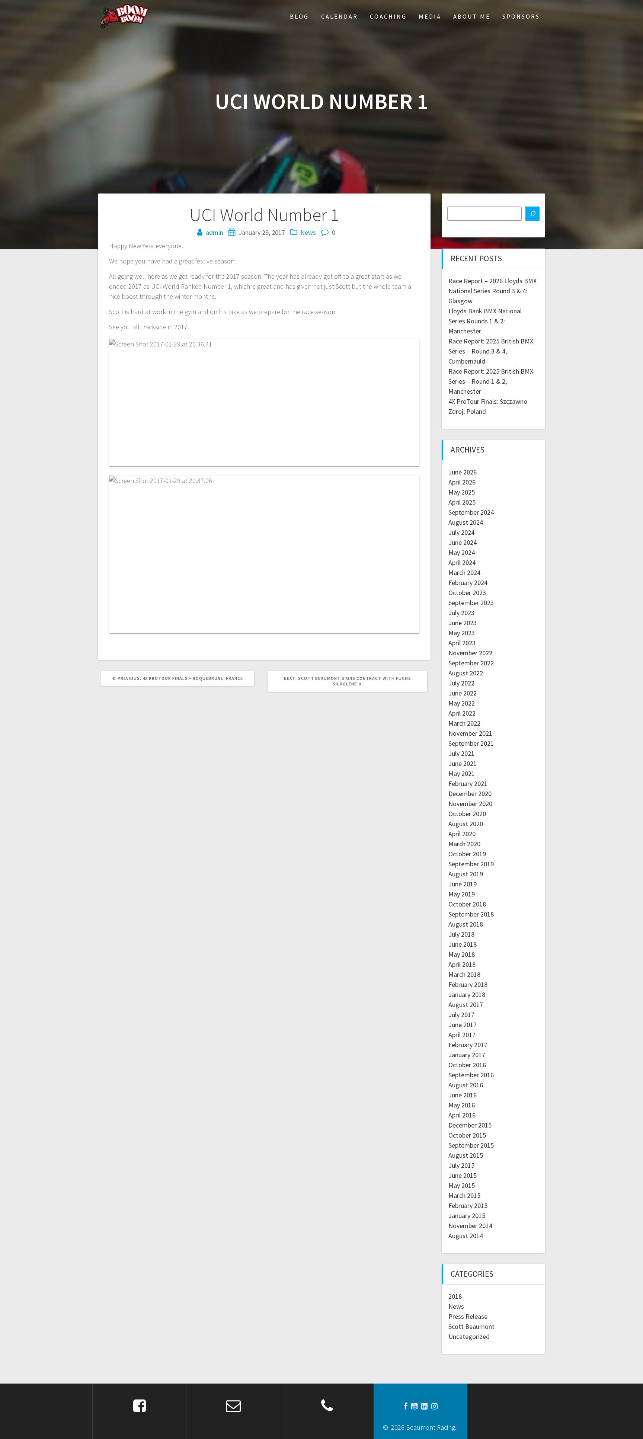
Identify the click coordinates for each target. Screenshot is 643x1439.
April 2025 (462, 502)
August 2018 (465, 924)
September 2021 (471, 743)
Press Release (467, 1316)
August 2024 (465, 522)
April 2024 (462, 562)
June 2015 (462, 1175)
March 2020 (464, 844)
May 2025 (461, 492)
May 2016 (461, 1105)
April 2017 (462, 1034)
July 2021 (461, 753)
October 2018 (467, 904)
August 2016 (465, 1085)
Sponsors (521, 16)
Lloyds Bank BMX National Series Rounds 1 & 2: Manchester (485, 321)
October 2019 (467, 854)
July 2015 (461, 1165)
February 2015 (467, 1205)
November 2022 (470, 653)
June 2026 (462, 472)
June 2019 (462, 884)
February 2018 (467, 984)
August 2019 (465, 874)
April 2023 (462, 643)
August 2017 (465, 1004)
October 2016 (467, 1065)
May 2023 (461, 633)
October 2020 (467, 813)
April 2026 (462, 482)
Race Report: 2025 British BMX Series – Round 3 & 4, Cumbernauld (490, 351)
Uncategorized (469, 1336)
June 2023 (462, 622)
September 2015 (471, 1145)
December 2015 (470, 1125)
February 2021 (467, 783)
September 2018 (471, 914)
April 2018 (462, 964)
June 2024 (462, 542)
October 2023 (467, 592)
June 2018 (462, 944)
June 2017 (462, 1024)
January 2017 (466, 1055)
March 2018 (464, 974)
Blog (299, 16)
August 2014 (465, 1235)
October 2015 (467, 1135)
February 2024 (467, 582)
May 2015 (461, 1185)
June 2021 (462, 763)
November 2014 (470, 1225)
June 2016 (462, 1095)
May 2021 (461, 773)
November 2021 (470, 733)
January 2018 (466, 994)
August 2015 (465, 1155)
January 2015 (466, 1215)
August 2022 (465, 673)
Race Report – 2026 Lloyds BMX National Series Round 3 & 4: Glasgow (492, 290)
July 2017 (461, 1014)
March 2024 (464, 572)
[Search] (532, 214)
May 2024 (461, 552)
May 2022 (461, 703)
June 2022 (462, 693)
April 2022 (462, 713)
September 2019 (471, 864)
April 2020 (462, 833)
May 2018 (461, 954)
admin (214, 232)
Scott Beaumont (471, 1326)
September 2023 (471, 602)
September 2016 (471, 1075)
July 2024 (461, 532)
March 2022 (464, 723)
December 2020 (470, 793)
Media (430, 16)
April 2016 (462, 1115)
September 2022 (471, 663)
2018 (455, 1296)
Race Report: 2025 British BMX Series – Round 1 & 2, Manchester (490, 381)
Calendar (339, 16)
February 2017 (467, 1044)
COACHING (388, 16)
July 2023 (461, 612)
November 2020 (470, 803)
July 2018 (461, 934)
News (308, 232)
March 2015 (464, 1195)
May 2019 (461, 894)
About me (471, 16)
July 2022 (461, 683)
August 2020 (465, 823)
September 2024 (471, 512)
